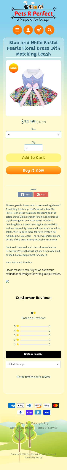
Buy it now (33, 171)
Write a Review (33, 354)
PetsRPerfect (32, 454)
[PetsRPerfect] (33, 11)
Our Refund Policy (21, 428)
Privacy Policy (39, 423)
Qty (33, 142)
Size (33, 129)
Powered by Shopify (33, 457)
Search (23, 423)
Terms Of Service (46, 428)
